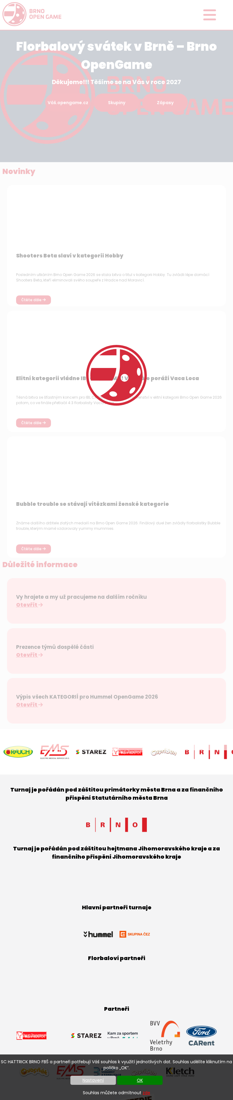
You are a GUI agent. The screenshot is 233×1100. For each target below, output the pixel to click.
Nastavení (93, 1080)
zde (146, 1093)
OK (140, 1080)
